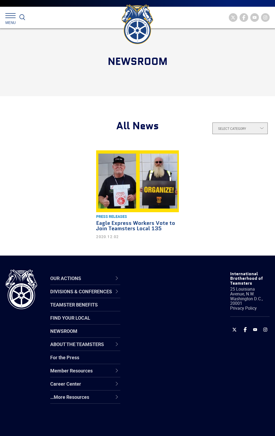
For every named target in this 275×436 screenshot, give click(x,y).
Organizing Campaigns (163, 297)
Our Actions (154, 278)
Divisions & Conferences (155, 278)
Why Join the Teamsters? (166, 297)
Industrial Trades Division (166, 426)
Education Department (163, 310)
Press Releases (111, 216)
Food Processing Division (165, 387)
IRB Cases (150, 361)
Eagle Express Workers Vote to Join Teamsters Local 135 (135, 226)
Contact (147, 297)
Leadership (151, 310)
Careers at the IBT (158, 310)
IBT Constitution (156, 348)
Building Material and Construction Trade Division (161, 335)
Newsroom (63, 331)
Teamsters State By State (166, 297)
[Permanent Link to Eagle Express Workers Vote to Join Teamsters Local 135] (137, 181)
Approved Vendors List (163, 348)
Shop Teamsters (157, 323)
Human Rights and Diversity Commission (162, 413)
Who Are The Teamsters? (166, 297)
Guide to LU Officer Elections (159, 361)
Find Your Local (70, 318)
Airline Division (154, 297)
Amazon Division (157, 310)
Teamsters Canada (159, 336)
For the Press (64, 357)
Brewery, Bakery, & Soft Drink (164, 322)
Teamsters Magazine (162, 310)
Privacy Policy (243, 308)
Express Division (156, 374)
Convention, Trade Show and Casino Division (165, 361)
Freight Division (155, 400)
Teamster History (157, 323)
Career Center (157, 278)
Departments (153, 336)
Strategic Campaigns (161, 310)
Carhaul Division (156, 348)
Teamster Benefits (74, 304)
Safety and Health (158, 323)
